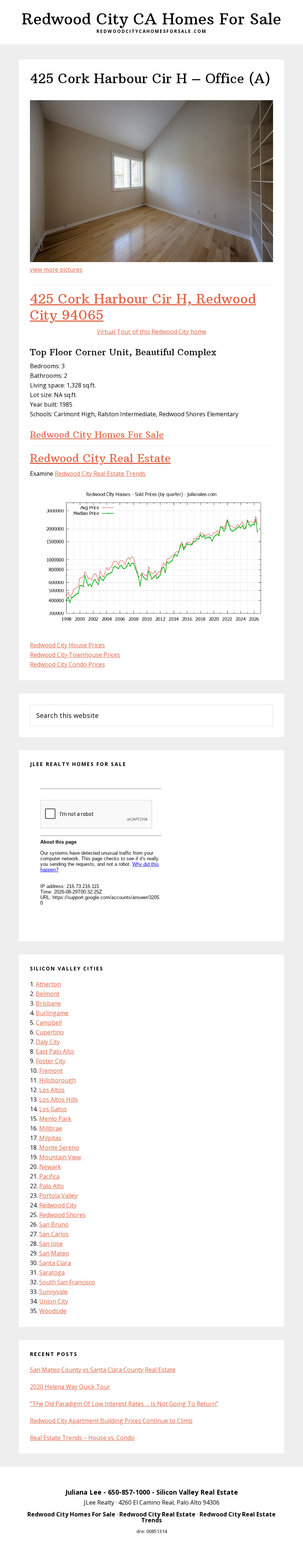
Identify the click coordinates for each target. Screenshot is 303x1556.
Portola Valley (58, 1195)
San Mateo (54, 1253)
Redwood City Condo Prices (67, 664)
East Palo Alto (55, 1051)
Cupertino (50, 1032)
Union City (53, 1301)
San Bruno (54, 1224)
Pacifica (49, 1176)
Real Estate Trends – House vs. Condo (82, 1438)
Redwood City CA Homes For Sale (151, 18)
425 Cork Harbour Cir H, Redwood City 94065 (143, 307)
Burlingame (52, 1013)
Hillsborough (57, 1080)
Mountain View (60, 1157)
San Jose (51, 1244)
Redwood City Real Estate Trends (100, 473)
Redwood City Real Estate (100, 458)
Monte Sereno (59, 1147)
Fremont (51, 1071)
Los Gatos (53, 1109)
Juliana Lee (83, 1492)
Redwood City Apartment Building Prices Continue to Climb (111, 1421)
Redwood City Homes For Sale (97, 434)
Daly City (48, 1042)
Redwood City (57, 1205)
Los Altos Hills (58, 1099)
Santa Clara (55, 1263)
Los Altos (52, 1090)
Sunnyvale (53, 1292)
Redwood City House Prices (67, 645)
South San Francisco (67, 1282)
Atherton (48, 984)
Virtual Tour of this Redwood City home (151, 332)
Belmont (47, 994)
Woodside (53, 1311)
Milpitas (50, 1138)
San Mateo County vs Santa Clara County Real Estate (103, 1370)
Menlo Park (55, 1119)
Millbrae (50, 1128)
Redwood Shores (62, 1215)
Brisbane (48, 1003)
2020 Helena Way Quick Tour (70, 1387)
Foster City (50, 1061)
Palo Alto (51, 1186)
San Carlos (54, 1234)
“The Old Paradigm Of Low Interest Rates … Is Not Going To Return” (124, 1404)
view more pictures (56, 269)
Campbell (49, 1022)
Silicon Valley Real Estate (197, 1492)
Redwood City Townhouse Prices (75, 655)
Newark (50, 1167)
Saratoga (52, 1272)
